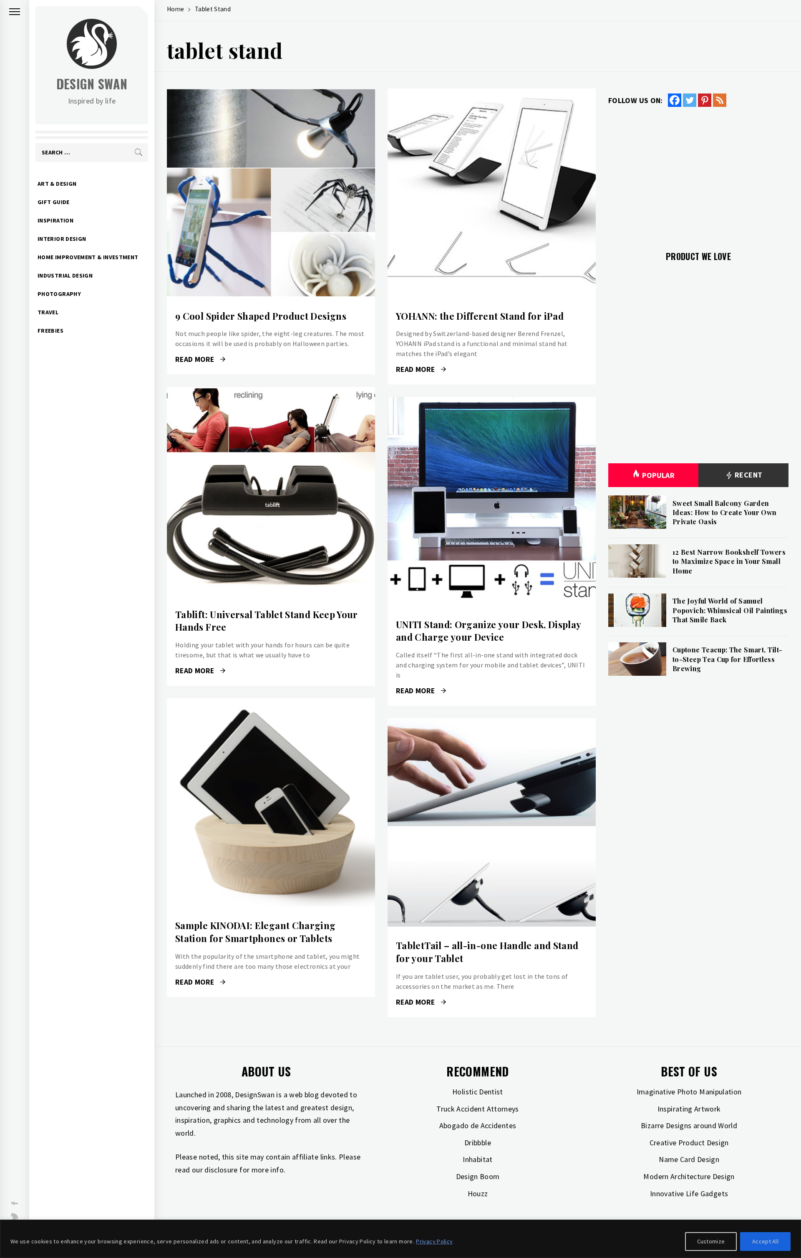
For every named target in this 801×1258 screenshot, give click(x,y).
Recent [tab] (748, 475)
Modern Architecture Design (688, 1176)
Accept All (765, 1241)
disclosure (221, 1170)
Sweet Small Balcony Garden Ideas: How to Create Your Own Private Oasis (724, 512)
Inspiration (55, 220)
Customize (711, 1241)
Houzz (478, 1193)
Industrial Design (65, 275)
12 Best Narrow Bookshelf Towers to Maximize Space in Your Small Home (729, 561)
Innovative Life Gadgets (689, 1193)
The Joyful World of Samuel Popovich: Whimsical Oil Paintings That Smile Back (730, 610)
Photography (59, 294)
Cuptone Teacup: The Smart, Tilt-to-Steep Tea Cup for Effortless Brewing (728, 659)
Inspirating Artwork (689, 1109)
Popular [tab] (658, 475)
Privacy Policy (434, 1241)
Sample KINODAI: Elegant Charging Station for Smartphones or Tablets (255, 932)
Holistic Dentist (477, 1091)
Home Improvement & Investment (88, 257)
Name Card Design (689, 1159)
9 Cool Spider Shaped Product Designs (260, 316)
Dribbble (477, 1142)
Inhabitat (477, 1159)
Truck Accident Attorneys (477, 1109)
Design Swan (92, 83)
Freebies (50, 330)
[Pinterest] (704, 100)
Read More (271, 193)
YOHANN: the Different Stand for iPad (480, 316)
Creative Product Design (689, 1142)
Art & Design (57, 183)
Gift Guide (54, 202)
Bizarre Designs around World (689, 1125)
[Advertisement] (698, 174)
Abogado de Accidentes (477, 1125)
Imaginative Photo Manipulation (689, 1091)
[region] (400, 1239)
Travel (48, 312)
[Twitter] (689, 100)
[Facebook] (674, 100)
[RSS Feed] (719, 100)
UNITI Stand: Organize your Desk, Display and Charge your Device (488, 631)
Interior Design (62, 239)
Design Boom (478, 1176)
